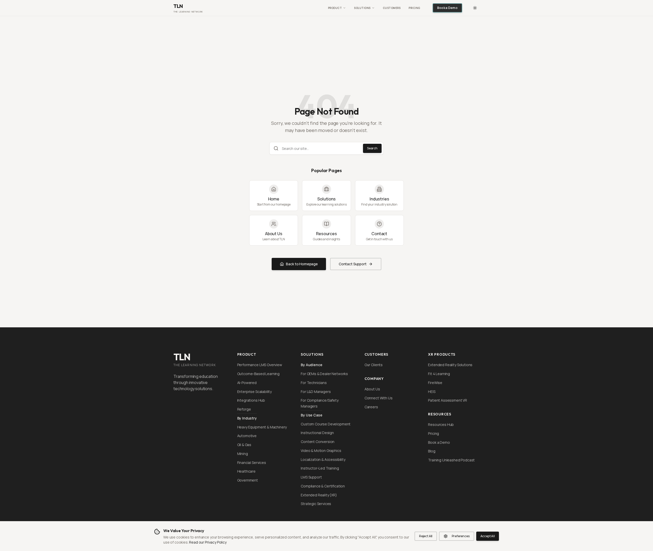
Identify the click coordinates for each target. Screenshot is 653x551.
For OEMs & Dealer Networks (324, 373)
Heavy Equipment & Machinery (262, 427)
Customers (392, 8)
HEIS (431, 391)
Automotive (247, 435)
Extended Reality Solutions (450, 364)
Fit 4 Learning (439, 373)
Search (372, 148)
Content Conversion (317, 441)
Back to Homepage (302, 263)
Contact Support (353, 263)
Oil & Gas (244, 444)
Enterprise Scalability (254, 391)
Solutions (362, 8)
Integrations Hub (251, 400)
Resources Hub (441, 424)
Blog (431, 451)
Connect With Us (379, 398)
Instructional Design (317, 432)
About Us (372, 389)
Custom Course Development (325, 424)
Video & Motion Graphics (321, 450)
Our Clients (374, 364)
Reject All (425, 536)
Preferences (460, 536)
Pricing (414, 8)
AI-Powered (247, 382)
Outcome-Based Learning (258, 373)
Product (335, 8)
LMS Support (311, 477)
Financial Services (251, 462)
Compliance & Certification (323, 486)
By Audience (311, 364)
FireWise (435, 382)
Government (247, 480)
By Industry (247, 418)
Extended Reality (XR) (319, 495)
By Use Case (311, 415)
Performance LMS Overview (259, 364)
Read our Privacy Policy (207, 542)
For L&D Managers (316, 391)
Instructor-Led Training (320, 468)
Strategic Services (316, 503)
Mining (242, 453)
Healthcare (246, 471)
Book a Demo (447, 8)
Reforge (244, 409)
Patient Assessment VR (447, 400)
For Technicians (314, 382)
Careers (371, 406)
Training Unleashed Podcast (451, 460)
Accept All (487, 536)
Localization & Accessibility (323, 459)
